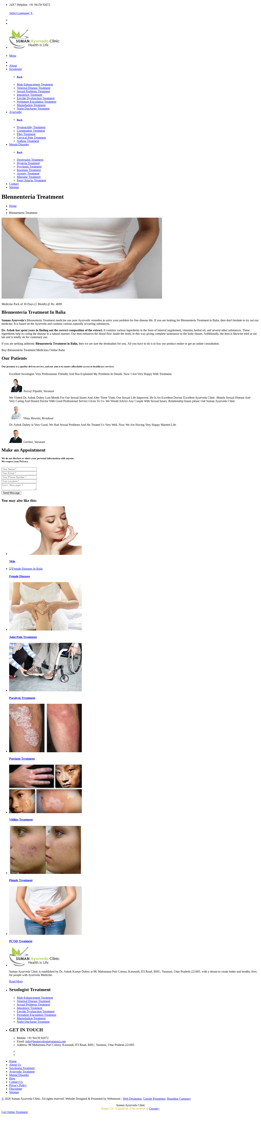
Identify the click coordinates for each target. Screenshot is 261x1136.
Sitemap (14, 187)
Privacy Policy (18, 1085)
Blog (12, 1078)
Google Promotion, (154, 1098)
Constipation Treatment (31, 130)
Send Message (11, 492)
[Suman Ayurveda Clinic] (34, 46)
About (13, 65)
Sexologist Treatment (22, 1068)
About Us (15, 1064)
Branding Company (179, 1098)
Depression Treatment (30, 159)
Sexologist (15, 69)
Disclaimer (15, 1088)
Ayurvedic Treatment (22, 1071)
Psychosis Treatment (29, 166)
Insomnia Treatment (29, 170)
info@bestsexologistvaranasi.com (45, 1041)
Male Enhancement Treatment (35, 84)
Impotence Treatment (29, 94)
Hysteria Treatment (28, 163)
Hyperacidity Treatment (31, 127)
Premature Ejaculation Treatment (36, 101)
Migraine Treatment (29, 177)
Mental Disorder (19, 144)
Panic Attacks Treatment (31, 180)
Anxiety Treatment (28, 173)
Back (19, 76)
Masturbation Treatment (31, 105)
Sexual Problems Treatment (33, 91)
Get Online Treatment (15, 1112)
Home (13, 206)
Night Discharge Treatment (33, 108)
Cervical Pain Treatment (31, 137)
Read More (16, 981)
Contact (14, 183)
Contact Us (16, 1081)
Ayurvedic (15, 112)
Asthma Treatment (28, 141)
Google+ (154, 1108)
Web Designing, (132, 1098)
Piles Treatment (26, 134)
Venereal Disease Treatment (33, 88)
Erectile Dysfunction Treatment (35, 98)
